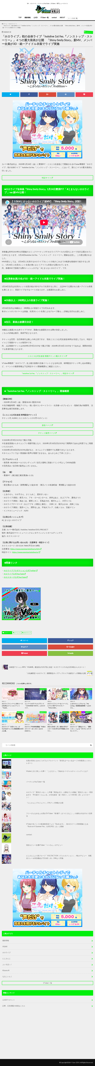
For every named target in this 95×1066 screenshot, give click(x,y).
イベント (17, 633)
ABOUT (62, 17)
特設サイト (46, 178)
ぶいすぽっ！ (7, 964)
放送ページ (46, 425)
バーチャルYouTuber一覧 (35, 782)
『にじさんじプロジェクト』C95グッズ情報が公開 (44, 803)
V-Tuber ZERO (75, 1062)
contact (54, 17)
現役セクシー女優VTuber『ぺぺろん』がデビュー (44, 845)
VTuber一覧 (45, 17)
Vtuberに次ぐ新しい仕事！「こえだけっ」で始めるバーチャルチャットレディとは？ (57, 771)
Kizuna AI (6, 970)
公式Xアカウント (8, 1000)
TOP (20, 17)
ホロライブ (7, 633)
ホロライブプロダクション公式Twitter (20, 570)
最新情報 (28, 17)
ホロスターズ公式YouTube (15, 577)
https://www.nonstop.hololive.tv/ (25, 552)
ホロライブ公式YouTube (14, 574)
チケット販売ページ (46, 433)
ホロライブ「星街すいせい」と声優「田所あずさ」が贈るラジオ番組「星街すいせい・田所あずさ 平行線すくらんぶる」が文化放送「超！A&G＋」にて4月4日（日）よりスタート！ (59, 794)
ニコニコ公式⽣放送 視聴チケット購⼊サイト (46, 356)
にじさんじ (6, 959)
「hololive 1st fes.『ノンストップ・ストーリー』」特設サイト (46, 373)
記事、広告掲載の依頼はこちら (13, 1006)
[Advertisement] (63, 604)
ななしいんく (7, 976)
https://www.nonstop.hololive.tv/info (25, 549)
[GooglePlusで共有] (47, 94)
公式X (36, 17)
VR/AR (4, 947)
